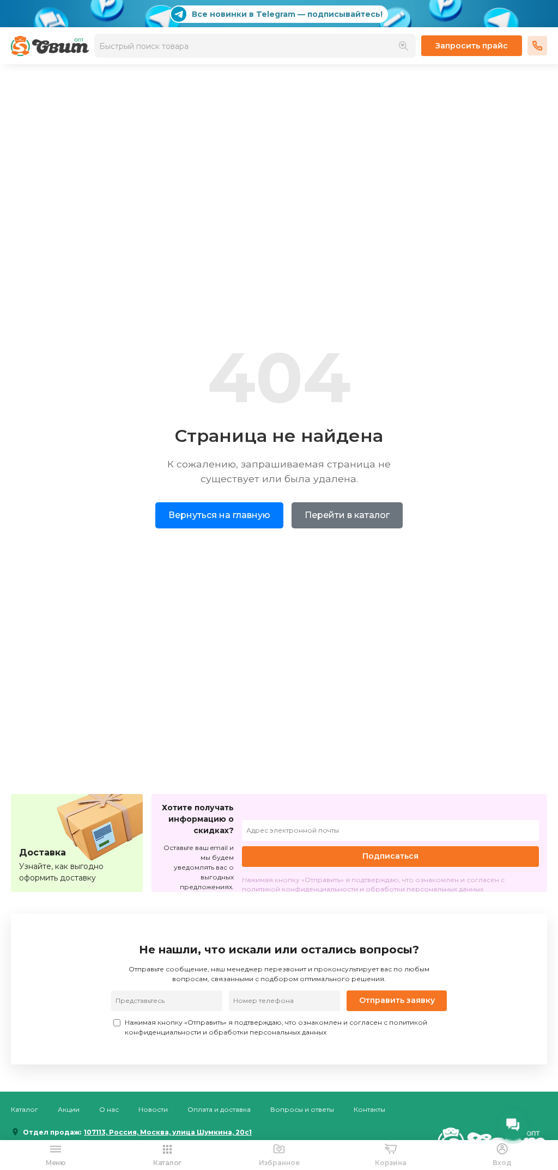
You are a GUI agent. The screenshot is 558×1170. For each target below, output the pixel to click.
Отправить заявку (397, 1000)
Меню (55, 1163)
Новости (153, 1109)
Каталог (24, 1109)
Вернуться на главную (219, 515)
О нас (109, 1109)
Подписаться (390, 856)
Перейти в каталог (347, 515)
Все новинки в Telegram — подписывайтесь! (287, 14)
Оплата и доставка (219, 1109)
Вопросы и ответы (302, 1109)
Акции (69, 1109)
